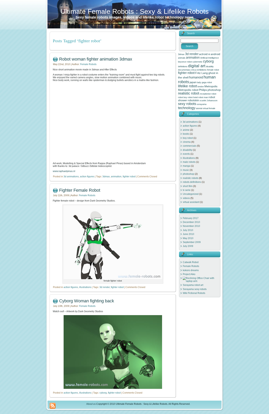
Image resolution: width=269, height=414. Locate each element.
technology (186, 108)
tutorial (199, 108)
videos (186, 198)
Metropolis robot (188, 89)
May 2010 (188, 238)
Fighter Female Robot (79, 190)
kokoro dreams (191, 270)
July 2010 (188, 230)
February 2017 (191, 218)
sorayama (201, 104)
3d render (104, 287)
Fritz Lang (201, 73)
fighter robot (129, 176)
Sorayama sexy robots (195, 289)
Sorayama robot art (193, 285)
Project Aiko (189, 274)
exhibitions (202, 70)
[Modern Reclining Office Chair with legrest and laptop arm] (201, 281)
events (186, 154)
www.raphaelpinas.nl (64, 171)
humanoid (196, 77)
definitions (182, 66)
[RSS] (52, 406)
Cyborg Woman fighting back (86, 300)
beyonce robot (185, 62)
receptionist (205, 94)
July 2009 (188, 246)
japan (193, 82)
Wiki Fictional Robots (194, 293)
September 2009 (192, 242)
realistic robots (190, 178)
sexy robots (187, 104)
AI (209, 54)
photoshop (214, 89)
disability (187, 150)
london (201, 86)
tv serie (186, 190)
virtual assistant (191, 202)
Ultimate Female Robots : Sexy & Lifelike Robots (134, 11)
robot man (203, 97)
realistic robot (188, 93)
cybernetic (197, 62)
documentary (184, 70)
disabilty (210, 66)
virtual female (209, 108)
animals (181, 58)
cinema (187, 142)
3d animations (71, 176)
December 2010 (191, 222)
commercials (189, 145)
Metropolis (210, 86)
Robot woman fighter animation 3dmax (95, 59)
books (186, 133)
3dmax (106, 176)
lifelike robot (187, 86)
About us (91, 404)
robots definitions (192, 182)
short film (187, 186)
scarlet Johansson (208, 100)
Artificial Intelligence (209, 58)
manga (186, 166)
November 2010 (191, 226)
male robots (189, 162)
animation (116, 176)
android (215, 54)
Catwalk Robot (191, 262)
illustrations (85, 287)
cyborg (103, 392)
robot (213, 94)
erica (193, 70)
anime (186, 130)
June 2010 (188, 234)
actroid (203, 54)
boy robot (188, 138)
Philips (203, 89)
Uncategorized (191, 194)
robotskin (193, 100)
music (186, 170)
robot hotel (193, 97)
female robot (213, 70)
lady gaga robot (204, 82)
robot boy (182, 97)
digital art (196, 65)
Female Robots (88, 64)
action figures (87, 176)
